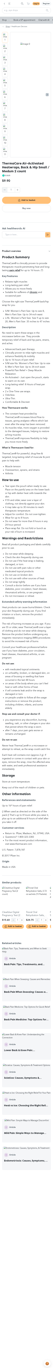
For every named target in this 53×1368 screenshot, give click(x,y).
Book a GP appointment (24, 20)
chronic (33, 292)
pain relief (14, 270)
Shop (4, 20)
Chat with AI (43, 20)
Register (46, 4)
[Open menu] (9, 3)
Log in (36, 4)
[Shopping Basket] (28, 3)
